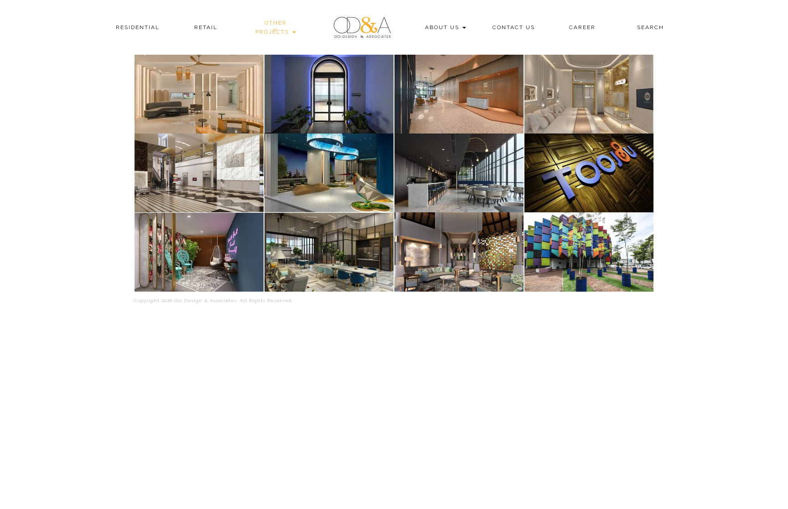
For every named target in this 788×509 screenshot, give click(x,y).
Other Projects (273, 27)
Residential (138, 27)
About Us (443, 27)
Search (650, 27)
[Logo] (361, 27)
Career (582, 27)
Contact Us (514, 27)
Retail (206, 27)
